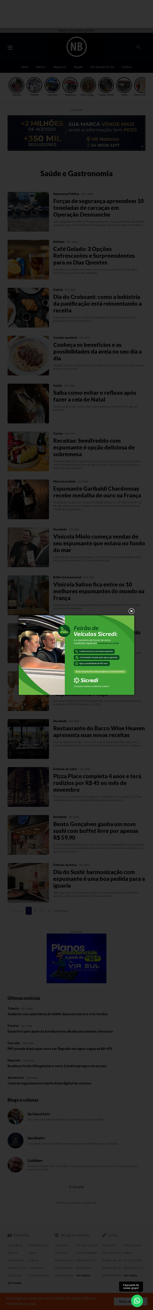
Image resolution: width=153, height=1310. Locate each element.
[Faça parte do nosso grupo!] (137, 1299)
